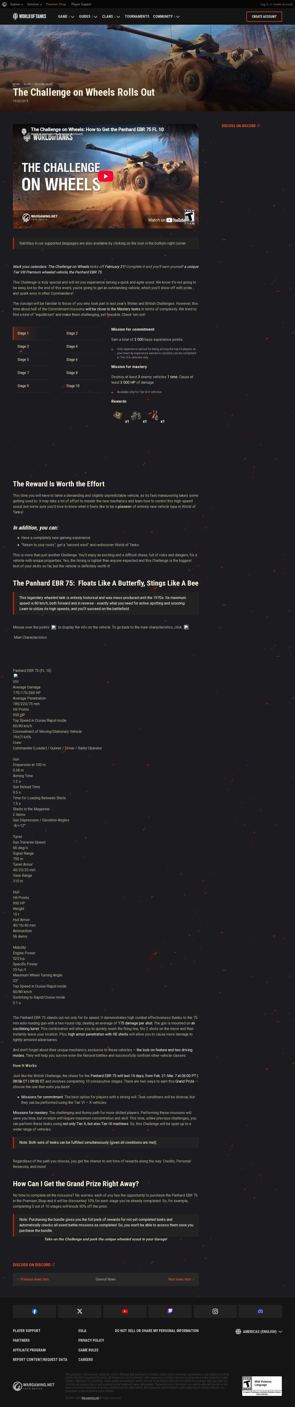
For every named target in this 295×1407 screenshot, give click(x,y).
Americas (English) (260, 1331)
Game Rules (88, 1350)
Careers (85, 1360)
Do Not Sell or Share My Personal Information (157, 1331)
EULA (82, 1331)
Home (16, 84)
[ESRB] (262, 1386)
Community (163, 16)
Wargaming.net (90, 1398)
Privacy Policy (91, 1340)
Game (62, 16)
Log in (264, 4)
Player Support (27, 1331)
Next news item (179, 1279)
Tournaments (137, 16)
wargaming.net (33, 1386)
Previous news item (35, 1279)
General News (43, 84)
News (27, 84)
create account (283, 4)
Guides (84, 16)
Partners (21, 1340)
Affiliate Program (29, 1350)
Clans (107, 16)
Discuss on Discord (239, 126)
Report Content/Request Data (40, 1360)
